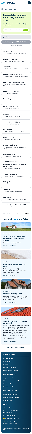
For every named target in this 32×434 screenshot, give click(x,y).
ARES (13, 415)
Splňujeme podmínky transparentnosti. (16, 430)
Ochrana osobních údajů (10, 370)
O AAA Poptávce (8, 358)
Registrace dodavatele (10, 378)
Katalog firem (7, 400)
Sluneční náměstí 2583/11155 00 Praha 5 (10, 411)
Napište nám (7, 361)
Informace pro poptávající (11, 397)
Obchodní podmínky (9, 367)
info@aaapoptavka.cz (12, 418)
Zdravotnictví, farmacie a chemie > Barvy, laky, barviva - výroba (14, 42)
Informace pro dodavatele (11, 381)
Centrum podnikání (9, 387)
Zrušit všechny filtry (16, 45)
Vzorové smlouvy (8, 384)
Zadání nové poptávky (10, 394)
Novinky (5, 364)
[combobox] (12, 30)
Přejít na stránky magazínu (16, 347)
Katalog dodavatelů (10, 8)
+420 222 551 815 (10, 421)
